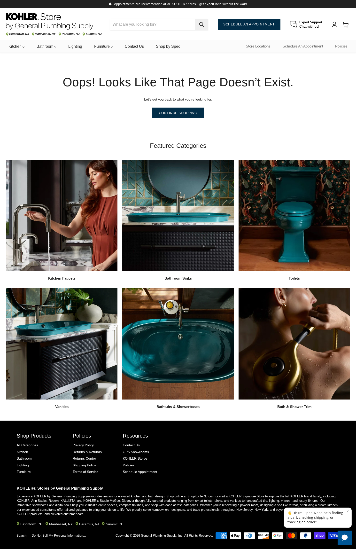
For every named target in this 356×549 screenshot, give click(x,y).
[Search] (201, 24)
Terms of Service (85, 472)
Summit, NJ (94, 34)
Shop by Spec (168, 46)
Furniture (102, 46)
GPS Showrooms (136, 452)
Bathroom (45, 46)
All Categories (27, 445)
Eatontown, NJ (19, 34)
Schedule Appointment (140, 472)
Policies (341, 46)
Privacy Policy (83, 445)
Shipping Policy (84, 465)
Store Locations (258, 46)
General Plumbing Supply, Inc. (162, 535)
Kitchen (15, 46)
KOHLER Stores (135, 458)
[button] (318, 518)
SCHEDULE (249, 24)
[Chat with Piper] (345, 538)
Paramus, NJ (71, 34)
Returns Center (84, 458)
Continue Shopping (178, 113)
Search (21, 535)
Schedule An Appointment (303, 46)
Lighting (75, 46)
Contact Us (134, 46)
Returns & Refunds (87, 452)
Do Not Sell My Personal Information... (59, 535)
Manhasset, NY (45, 34)
